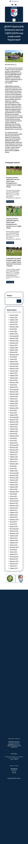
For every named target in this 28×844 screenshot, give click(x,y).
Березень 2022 (14, 436)
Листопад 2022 (14, 417)
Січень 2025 (13, 359)
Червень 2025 (14, 347)
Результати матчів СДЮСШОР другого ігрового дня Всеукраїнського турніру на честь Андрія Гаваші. (13, 223)
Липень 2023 (13, 398)
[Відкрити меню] (14, 20)
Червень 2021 (14, 456)
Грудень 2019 (14, 498)
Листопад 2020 (14, 473)
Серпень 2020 (14, 480)
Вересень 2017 (14, 561)
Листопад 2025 (14, 336)
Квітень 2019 (13, 517)
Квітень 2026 (13, 324)
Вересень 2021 (14, 449)
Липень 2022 (13, 426)
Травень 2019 (14, 515)
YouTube (14, 772)
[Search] (19, 301)
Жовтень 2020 (14, 475)
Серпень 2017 (14, 563)
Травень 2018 (14, 542)
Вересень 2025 (14, 340)
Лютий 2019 (13, 521)
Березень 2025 (14, 354)
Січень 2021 (13, 468)
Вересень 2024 (14, 368)
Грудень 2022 (14, 415)
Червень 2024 (14, 375)
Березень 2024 (14, 382)
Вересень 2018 (14, 533)
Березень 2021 (14, 463)
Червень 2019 (14, 512)
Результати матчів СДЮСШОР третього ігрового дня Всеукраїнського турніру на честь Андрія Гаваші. (13, 182)
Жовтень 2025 (14, 338)
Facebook (14, 770)
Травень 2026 (14, 322)
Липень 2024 (13, 373)
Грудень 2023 (14, 387)
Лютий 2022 (13, 438)
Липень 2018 (13, 538)
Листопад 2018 (14, 528)
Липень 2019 (13, 510)
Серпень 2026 (14, 315)
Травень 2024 (14, 378)
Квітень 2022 (13, 433)
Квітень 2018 (13, 545)
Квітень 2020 (13, 489)
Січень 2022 (13, 440)
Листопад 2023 (14, 389)
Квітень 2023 (13, 405)
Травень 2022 (14, 431)
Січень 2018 (13, 552)
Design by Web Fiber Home (14, 778)
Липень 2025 (13, 345)
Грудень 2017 (14, 554)
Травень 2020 (14, 487)
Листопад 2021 (14, 445)
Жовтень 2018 (14, 531)
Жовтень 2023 (14, 391)
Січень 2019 (13, 524)
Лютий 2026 (13, 329)
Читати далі (10, 201)
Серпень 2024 (14, 371)
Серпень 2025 (14, 343)
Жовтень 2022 (14, 419)
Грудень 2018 (14, 526)
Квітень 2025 (13, 352)
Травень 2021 (14, 459)
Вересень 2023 (14, 394)
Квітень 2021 (13, 461)
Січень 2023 (13, 412)
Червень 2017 (14, 568)
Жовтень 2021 (14, 447)
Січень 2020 (13, 496)
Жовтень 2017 (14, 559)
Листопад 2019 (14, 501)
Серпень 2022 (14, 424)
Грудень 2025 (14, 333)
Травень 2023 (14, 403)
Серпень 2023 (14, 396)
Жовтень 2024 (14, 366)
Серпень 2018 (14, 535)
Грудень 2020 (14, 470)
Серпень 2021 (14, 452)
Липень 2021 (13, 454)
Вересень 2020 (14, 477)
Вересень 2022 (14, 422)
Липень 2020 (13, 482)
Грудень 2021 (14, 443)
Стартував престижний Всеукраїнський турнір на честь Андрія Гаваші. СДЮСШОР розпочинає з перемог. (13, 262)
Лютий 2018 (13, 549)
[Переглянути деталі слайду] (6, 578)
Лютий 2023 (13, 410)
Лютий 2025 (13, 357)
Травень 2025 (14, 350)
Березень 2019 (14, 519)
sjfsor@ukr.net (15, 1)
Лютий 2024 (13, 384)
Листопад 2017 (14, 556)
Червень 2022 (14, 429)
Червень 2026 (14, 319)
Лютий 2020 (13, 494)
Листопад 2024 (14, 364)
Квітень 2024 (13, 380)
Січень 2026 (13, 331)
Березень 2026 (14, 326)
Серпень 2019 (14, 508)
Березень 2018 (14, 547)
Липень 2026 (13, 317)
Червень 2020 (14, 484)
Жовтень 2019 (14, 503)
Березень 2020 (14, 491)
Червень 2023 (14, 401)
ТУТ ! (15, 64)
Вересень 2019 (14, 505)
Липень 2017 (13, 566)
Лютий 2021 (13, 466)
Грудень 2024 (14, 361)
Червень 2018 (14, 540)
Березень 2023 (14, 408)
